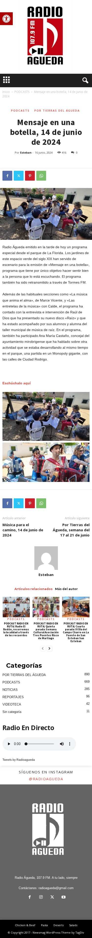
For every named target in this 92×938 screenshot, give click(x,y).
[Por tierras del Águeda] (46, 37)
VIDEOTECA (11, 704)
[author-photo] (46, 558)
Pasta (44, 925)
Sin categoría (11, 712)
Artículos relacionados (33, 589)
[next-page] (49, 649)
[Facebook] (7, 176)
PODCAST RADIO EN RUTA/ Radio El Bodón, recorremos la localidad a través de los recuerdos (16, 629)
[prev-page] (43, 649)
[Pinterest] (30, 176)
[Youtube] (63, 897)
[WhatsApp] (41, 176)
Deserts (58, 925)
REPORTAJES (13, 697)
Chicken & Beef (25, 925)
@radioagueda (46, 778)
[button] (6, 18)
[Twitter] (19, 176)
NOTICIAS (10, 690)
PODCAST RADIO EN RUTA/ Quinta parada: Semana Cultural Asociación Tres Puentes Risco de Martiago (46, 631)
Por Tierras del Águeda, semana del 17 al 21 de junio (71, 529)
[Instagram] (41, 897)
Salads (73, 925)
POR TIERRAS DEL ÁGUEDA (57, 110)
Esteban (26, 152)
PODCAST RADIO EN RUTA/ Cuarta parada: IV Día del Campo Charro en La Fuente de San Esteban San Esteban (76, 632)
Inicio (6, 92)
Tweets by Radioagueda (18, 760)
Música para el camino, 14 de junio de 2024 (22, 529)
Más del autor (66, 589)
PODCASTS (21, 92)
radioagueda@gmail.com (56, 888)
